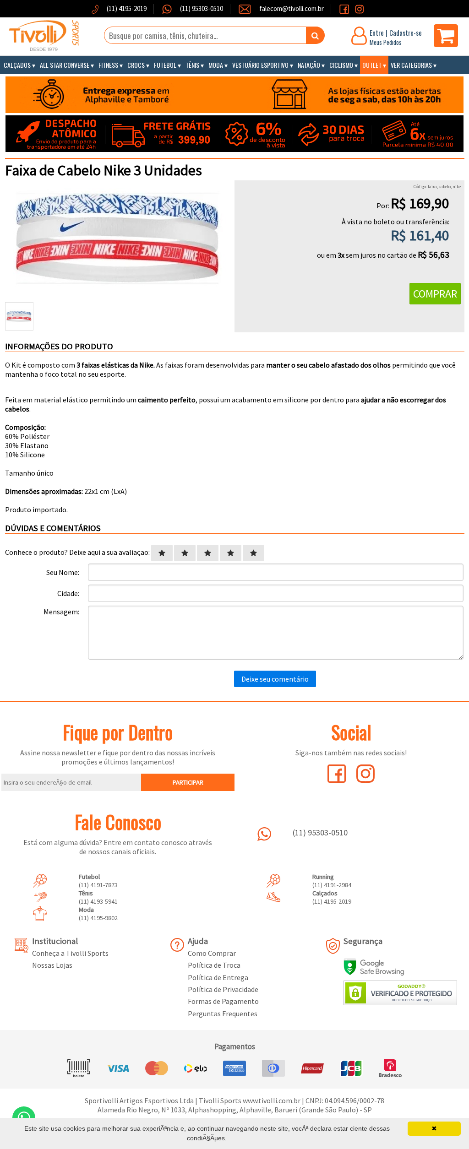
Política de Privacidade (223, 989)
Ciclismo (341, 65)
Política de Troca (214, 965)
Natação (309, 65)
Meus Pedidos (386, 42)
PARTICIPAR (188, 782)
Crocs (136, 65)
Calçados (17, 65)
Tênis (192, 65)
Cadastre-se (405, 32)
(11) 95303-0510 (201, 8)
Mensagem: (61, 611)
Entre (377, 32)
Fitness (108, 65)
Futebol (165, 65)
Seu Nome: (62, 572)
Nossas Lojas (52, 965)
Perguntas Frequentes (222, 1013)
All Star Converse (64, 65)
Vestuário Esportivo (260, 65)
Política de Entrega (218, 977)
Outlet (372, 65)
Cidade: (68, 593)
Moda (215, 65)
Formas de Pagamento (223, 1001)
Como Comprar (212, 953)
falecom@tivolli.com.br (291, 8)
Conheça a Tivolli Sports (70, 953)
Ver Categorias (411, 65)
